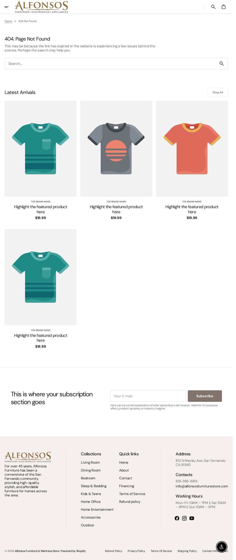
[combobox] (110, 63)
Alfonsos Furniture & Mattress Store (37, 551)
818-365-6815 (186, 481)
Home (8, 21)
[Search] (222, 64)
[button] (10, 7)
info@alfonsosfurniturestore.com (202, 486)
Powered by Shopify (73, 551)
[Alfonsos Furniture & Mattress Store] (41, 7)
